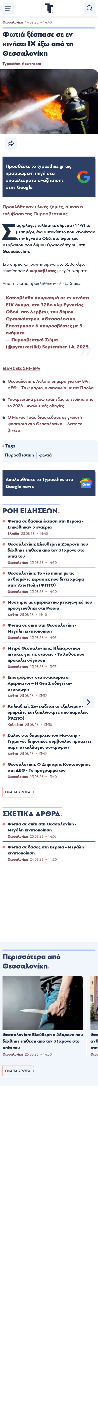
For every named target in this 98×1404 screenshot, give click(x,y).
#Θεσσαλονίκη (58, 318)
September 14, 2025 (65, 346)
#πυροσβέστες (56, 325)
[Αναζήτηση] (89, 8)
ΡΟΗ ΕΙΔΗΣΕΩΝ (30, 511)
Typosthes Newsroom (22, 64)
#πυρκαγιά (47, 297)
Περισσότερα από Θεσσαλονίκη (32, 961)
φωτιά (45, 455)
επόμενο (88, 702)
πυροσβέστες (43, 271)
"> (38, 177)
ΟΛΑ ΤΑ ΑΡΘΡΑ (17, 792)
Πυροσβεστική (19, 455)
